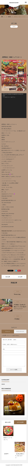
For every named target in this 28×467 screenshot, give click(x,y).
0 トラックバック (20, 331)
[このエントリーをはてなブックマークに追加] (16, 271)
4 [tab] (18, 88)
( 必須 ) (9, 339)
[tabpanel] (14, 75)
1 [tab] (11, 88)
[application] (14, 105)
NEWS (14, 26)
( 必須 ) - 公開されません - (10, 344)
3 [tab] (15, 88)
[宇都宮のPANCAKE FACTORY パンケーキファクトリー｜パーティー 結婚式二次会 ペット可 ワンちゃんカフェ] (14, 2)
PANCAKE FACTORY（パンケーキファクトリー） (14, 231)
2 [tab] (13, 88)
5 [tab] (20, 88)
